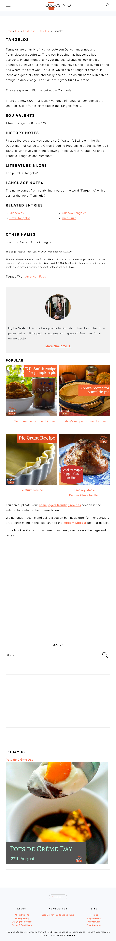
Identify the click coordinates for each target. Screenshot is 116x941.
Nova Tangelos (19, 218)
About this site (22, 915)
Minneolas (16, 213)
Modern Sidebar (75, 522)
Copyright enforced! (22, 922)
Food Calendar (94, 925)
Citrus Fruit (44, 31)
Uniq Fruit (69, 218)
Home (9, 31)
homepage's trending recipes (60, 505)
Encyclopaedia (94, 918)
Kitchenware (94, 922)
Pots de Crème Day (19, 759)
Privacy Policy (22, 918)
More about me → (58, 346)
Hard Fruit (29, 31)
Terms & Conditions (22, 925)
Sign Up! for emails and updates (58, 915)
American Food (35, 276)
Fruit (18, 31)
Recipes (94, 915)
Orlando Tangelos (74, 213)
